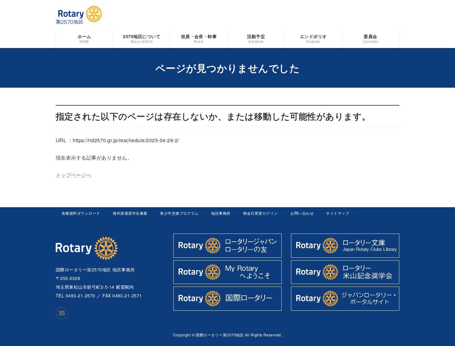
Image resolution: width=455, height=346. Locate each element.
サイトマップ (337, 213)
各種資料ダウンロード (81, 213)
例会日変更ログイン (260, 213)
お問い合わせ (302, 213)
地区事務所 (220, 213)
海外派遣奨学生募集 (130, 213)
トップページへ (73, 174)
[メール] (62, 313)
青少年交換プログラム (179, 213)
